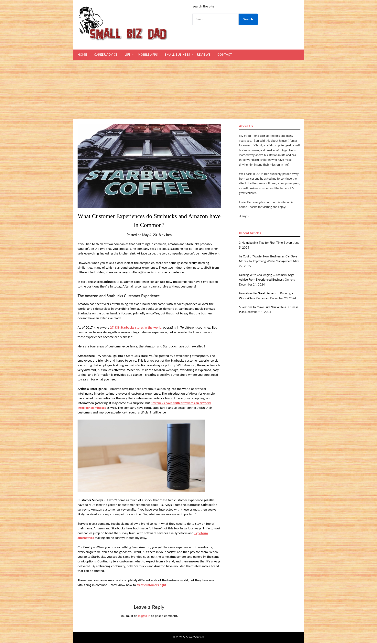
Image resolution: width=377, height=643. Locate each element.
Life (128, 54)
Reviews (203, 54)
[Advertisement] (188, 89)
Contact (225, 54)
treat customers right (151, 585)
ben (169, 235)
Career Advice (106, 54)
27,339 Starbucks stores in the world (135, 327)
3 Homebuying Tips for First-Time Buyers (266, 242)
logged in (144, 615)
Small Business (177, 54)
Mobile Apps (148, 54)
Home (82, 54)
